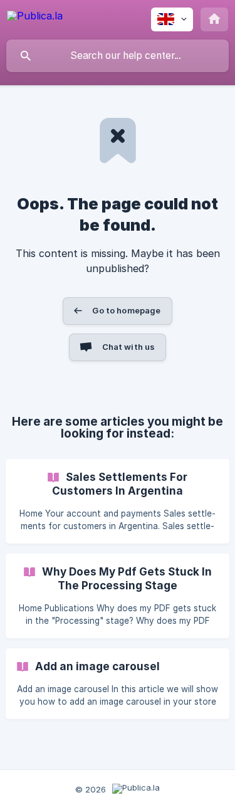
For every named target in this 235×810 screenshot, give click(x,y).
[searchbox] (117, 55)
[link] (117, 501)
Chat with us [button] (128, 347)
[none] (35, 18)
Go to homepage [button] (126, 310)
